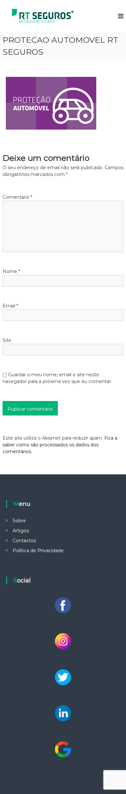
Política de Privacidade (38, 550)
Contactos (24, 540)
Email (10, 306)
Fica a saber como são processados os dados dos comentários (60, 444)
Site (7, 340)
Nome (11, 271)
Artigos (21, 531)
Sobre (19, 521)
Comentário (17, 197)
